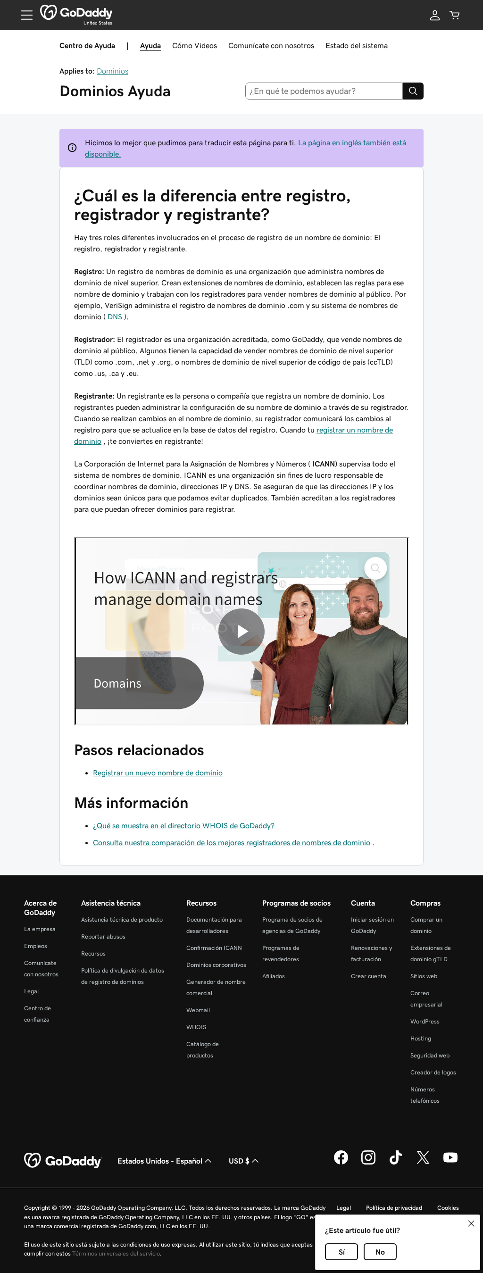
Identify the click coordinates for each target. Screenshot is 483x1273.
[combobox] (324, 91)
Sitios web (423, 976)
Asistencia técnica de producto (122, 919)
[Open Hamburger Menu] (23, 15)
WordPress (425, 1021)
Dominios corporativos (216, 965)
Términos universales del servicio (116, 1253)
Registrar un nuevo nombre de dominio (158, 772)
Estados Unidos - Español (159, 1161)
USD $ (239, 1161)
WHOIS (196, 1027)
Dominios (112, 71)
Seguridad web (430, 1055)
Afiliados (273, 976)
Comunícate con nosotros (271, 45)
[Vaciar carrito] (454, 15)
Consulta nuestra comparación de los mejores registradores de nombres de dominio (231, 842)
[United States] (76, 12)
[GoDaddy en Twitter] (423, 1163)
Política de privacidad (394, 1208)
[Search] (413, 91)
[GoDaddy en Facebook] (341, 1163)
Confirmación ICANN (214, 948)
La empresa (40, 929)
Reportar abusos (103, 936)
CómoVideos (194, 45)
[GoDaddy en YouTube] (450, 1163)
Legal (31, 991)
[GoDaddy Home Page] (63, 1161)
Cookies (448, 1208)
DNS (115, 316)
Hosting (420, 1038)
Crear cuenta (368, 976)
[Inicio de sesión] (435, 15)
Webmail (198, 1010)
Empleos (35, 946)
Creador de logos (433, 1072)
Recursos (93, 953)
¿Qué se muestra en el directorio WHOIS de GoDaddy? (184, 825)
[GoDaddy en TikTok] (395, 1163)
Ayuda (150, 45)
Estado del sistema (356, 45)
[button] (471, 1223)
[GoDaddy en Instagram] (368, 1163)
